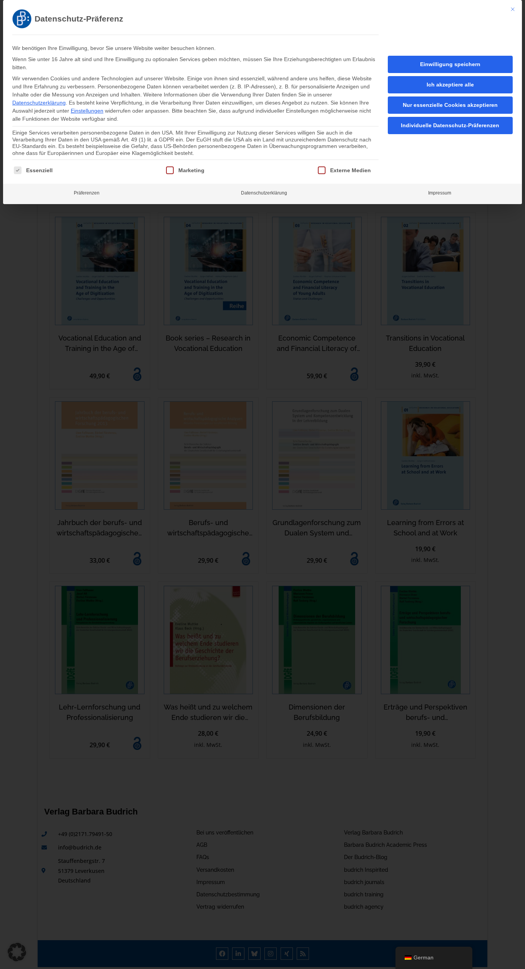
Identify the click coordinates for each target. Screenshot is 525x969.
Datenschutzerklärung (39, 103)
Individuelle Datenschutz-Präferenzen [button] (450, 125)
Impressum (439, 193)
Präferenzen (87, 193)
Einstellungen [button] (87, 111)
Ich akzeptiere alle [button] (450, 84)
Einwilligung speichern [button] (450, 64)
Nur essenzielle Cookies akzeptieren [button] (450, 105)
